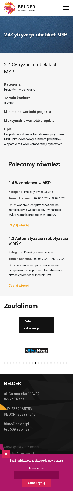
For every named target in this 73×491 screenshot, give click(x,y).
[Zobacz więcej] (36, 350)
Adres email (36, 468)
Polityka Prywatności (19, 454)
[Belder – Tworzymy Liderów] (19, 8)
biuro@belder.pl (16, 424)
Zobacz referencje (32, 324)
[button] (4, 363)
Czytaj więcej (19, 225)
